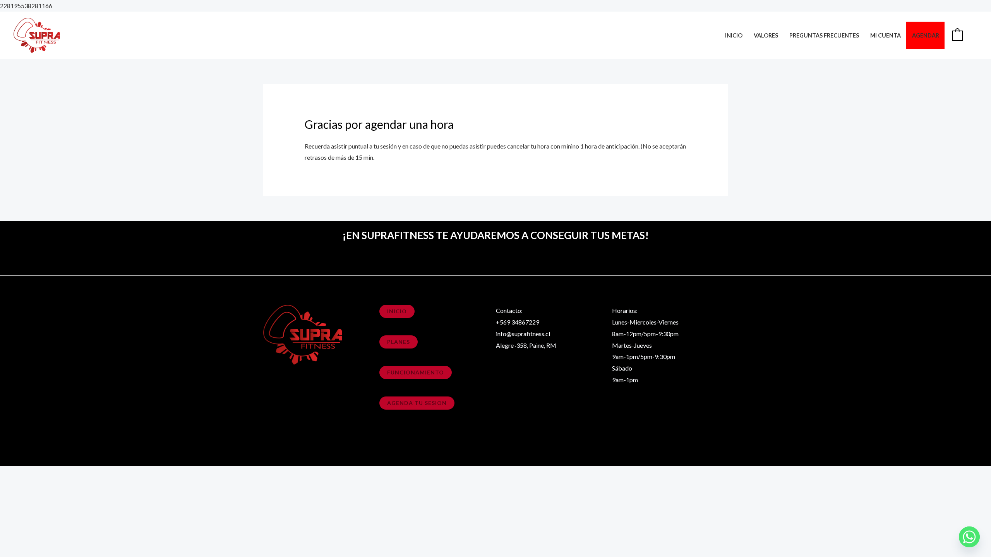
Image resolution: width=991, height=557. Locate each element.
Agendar (925, 35)
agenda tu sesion (417, 403)
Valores (766, 35)
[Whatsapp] (969, 536)
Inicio (733, 35)
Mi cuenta (885, 35)
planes (398, 341)
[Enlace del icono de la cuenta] (973, 35)
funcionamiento (415, 372)
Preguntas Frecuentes (824, 35)
